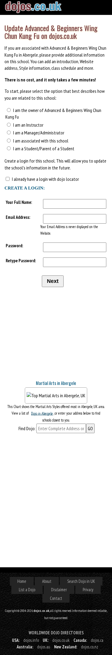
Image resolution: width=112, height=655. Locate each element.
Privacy (88, 589)
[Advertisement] (49, 337)
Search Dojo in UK (81, 581)
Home (21, 581)
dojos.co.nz (89, 647)
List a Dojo (27, 589)
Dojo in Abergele (42, 413)
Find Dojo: (27, 428)
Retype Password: (21, 260)
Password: (14, 245)
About (46, 581)
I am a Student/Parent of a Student (43, 148)
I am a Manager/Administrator (38, 133)
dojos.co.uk (61, 640)
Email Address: (18, 217)
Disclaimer (59, 589)
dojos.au (43, 647)
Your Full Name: (19, 202)
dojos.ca (97, 640)
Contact (56, 598)
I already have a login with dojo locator (45, 179)
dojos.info (31, 640)
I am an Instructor (28, 125)
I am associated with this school (40, 141)
